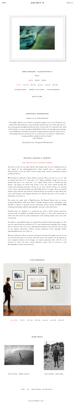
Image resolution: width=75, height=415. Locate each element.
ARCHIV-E (37, 2)
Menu (4, 3)
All (28, 389)
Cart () (70, 3)
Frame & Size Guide (36, 89)
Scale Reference (53, 89)
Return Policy (15, 173)
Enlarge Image (20, 89)
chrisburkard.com (28, 142)
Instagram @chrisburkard (44, 142)
